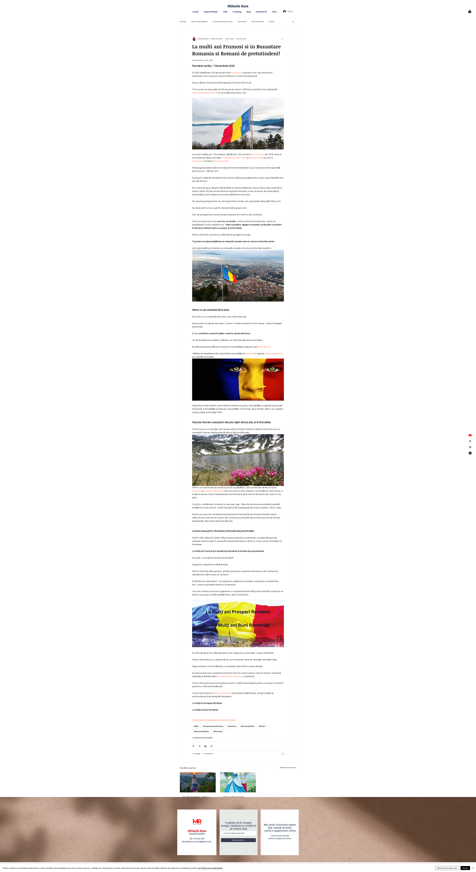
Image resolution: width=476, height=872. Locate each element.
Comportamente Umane (222, 22)
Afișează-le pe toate (288, 767)
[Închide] (473, 868)
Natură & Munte (257, 22)
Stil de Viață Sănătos (199, 22)
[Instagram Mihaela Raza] (470, 447)
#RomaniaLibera (247, 726)
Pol (270, 838)
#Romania (232, 726)
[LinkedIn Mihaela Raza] (470, 453)
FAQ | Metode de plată (280, 836)
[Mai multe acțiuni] (282, 38)
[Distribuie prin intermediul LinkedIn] (205, 746)
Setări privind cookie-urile (447, 868)
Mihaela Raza (238, 6)
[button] (469, 11)
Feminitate (242, 22)
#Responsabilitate (201, 731)
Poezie (271, 22)
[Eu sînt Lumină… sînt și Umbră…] (198, 782)
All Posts (183, 22)
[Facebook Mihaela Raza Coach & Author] (470, 441)
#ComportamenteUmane (213, 726)
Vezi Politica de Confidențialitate (210, 868)
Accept (465, 868)
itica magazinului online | (281, 838)
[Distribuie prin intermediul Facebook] (193, 746)
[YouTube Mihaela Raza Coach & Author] (470, 435)
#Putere (262, 726)
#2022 (196, 726)
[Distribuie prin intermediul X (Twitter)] (199, 746)
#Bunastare (218, 731)
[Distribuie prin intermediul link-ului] (211, 746)
